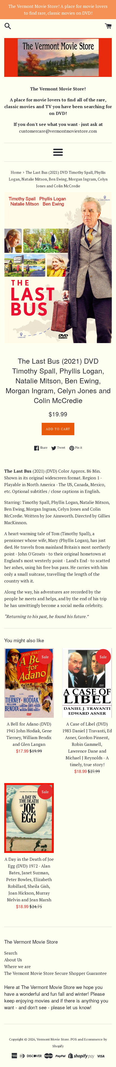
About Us (13, 959)
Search (10, 953)
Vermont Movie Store (53, 1039)
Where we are (17, 966)
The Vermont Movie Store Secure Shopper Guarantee (55, 973)
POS (74, 1039)
